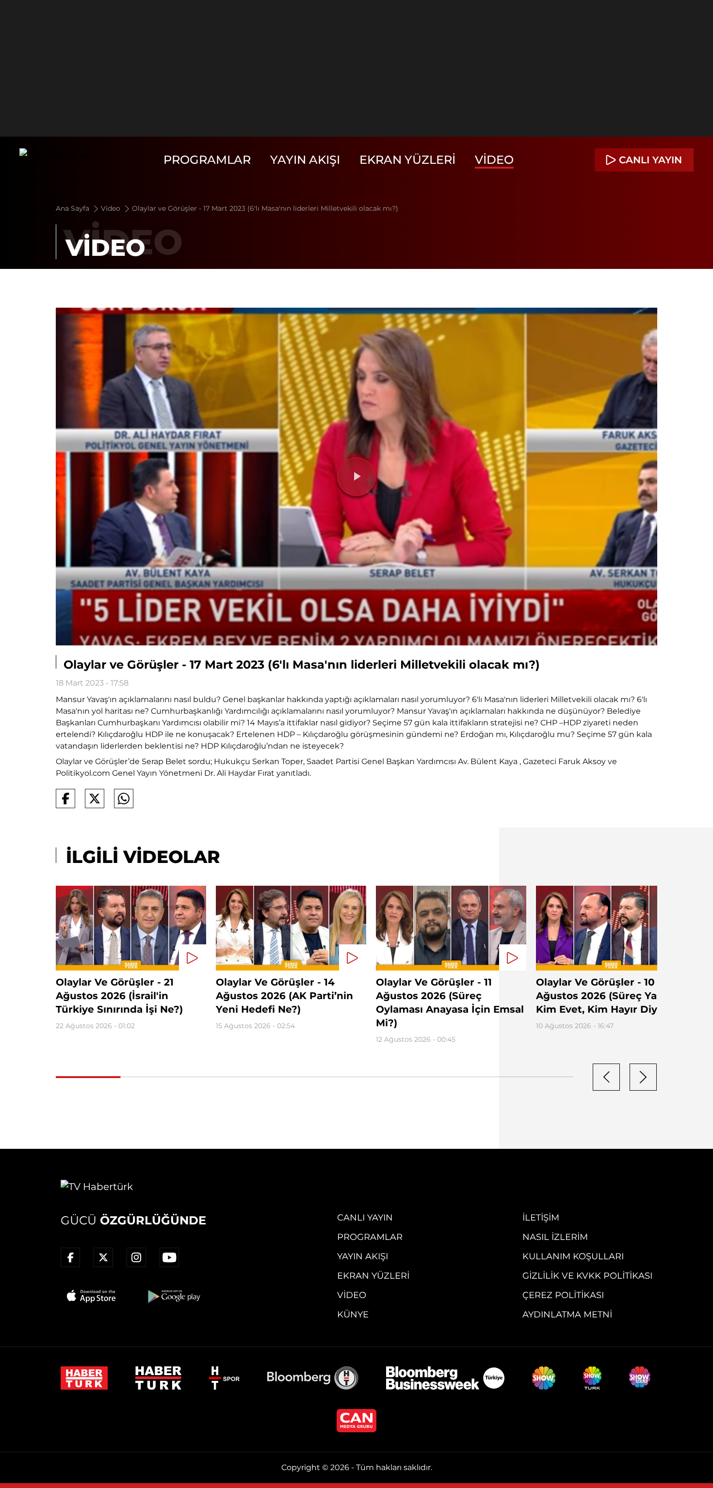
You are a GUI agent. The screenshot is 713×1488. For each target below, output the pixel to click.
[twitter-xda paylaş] (94, 798)
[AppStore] (92, 1296)
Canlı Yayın (365, 1217)
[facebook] (70, 1257)
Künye (353, 1314)
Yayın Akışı (305, 160)
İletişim (540, 1217)
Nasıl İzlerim (555, 1237)
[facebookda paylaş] (65, 798)
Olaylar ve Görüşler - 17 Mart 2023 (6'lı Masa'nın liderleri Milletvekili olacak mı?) (265, 208)
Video (494, 160)
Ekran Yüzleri (407, 160)
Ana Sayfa (73, 208)
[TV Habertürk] (55, 160)
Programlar (207, 160)
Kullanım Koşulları (573, 1256)
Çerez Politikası (563, 1295)
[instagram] (136, 1257)
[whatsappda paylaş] (123, 798)
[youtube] (169, 1257)
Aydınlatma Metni (567, 1314)
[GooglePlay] (173, 1296)
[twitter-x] (103, 1257)
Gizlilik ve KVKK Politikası (587, 1275)
